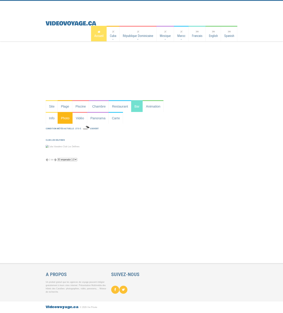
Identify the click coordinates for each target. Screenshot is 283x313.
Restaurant (120, 106)
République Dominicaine (138, 36)
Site (52, 106)
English (213, 36)
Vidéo (80, 118)
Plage (65, 106)
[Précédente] (47, 159)
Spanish (229, 36)
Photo (65, 118)
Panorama (97, 118)
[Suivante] (55, 159)
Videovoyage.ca (62, 307)
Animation (153, 106)
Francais (197, 36)
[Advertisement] (139, 8)
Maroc (181, 36)
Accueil (99, 36)
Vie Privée (92, 307)
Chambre (99, 106)
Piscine (80, 106)
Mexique (165, 36)
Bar (137, 106)
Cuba (113, 36)
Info (52, 118)
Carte (116, 118)
